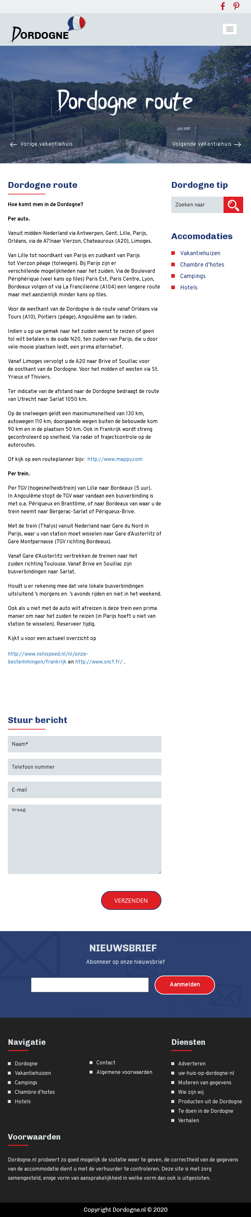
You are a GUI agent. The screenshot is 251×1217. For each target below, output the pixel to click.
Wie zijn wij (191, 1092)
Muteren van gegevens (204, 1083)
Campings (193, 276)
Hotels (189, 288)
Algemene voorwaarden (124, 1072)
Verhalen (188, 1121)
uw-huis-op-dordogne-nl (206, 1073)
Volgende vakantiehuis (202, 144)
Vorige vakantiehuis (46, 144)
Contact (105, 1063)
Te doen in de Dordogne (205, 1111)
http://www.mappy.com (114, 459)
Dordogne (26, 1064)
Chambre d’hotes (202, 265)
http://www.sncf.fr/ (99, 662)
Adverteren (192, 1064)
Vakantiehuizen (200, 253)
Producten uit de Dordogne (210, 1102)
